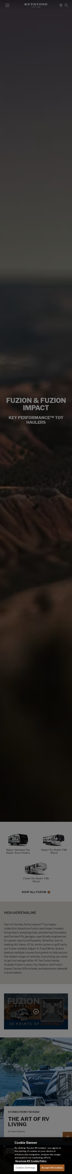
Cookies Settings (25, 1167)
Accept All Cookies (52, 1167)
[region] (36, 1155)
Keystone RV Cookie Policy (30, 1161)
